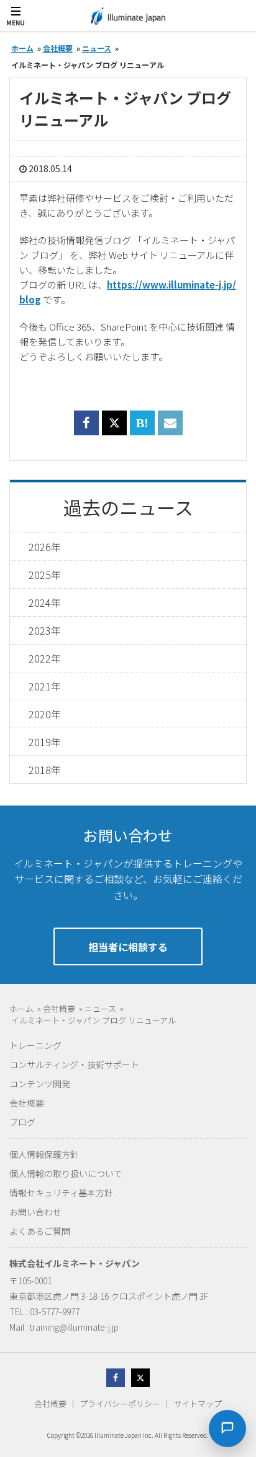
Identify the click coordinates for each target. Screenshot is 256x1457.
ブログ (22, 1122)
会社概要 (26, 1103)
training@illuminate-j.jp (74, 1327)
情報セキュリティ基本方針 (61, 1192)
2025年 (45, 574)
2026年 (45, 546)
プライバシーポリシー (120, 1403)
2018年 (45, 769)
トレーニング (35, 1045)
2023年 (45, 630)
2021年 (45, 686)
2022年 (45, 658)
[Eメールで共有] (170, 430)
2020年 (45, 714)
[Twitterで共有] (114, 423)
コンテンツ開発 (39, 1083)
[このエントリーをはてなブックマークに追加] (142, 430)
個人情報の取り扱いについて (65, 1173)
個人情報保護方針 (44, 1154)
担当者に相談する (128, 946)
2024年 (45, 602)
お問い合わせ (35, 1212)
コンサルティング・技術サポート (74, 1064)
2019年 (45, 741)
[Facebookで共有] (86, 430)
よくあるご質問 (39, 1231)
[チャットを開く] (227, 1428)
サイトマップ (197, 1403)
